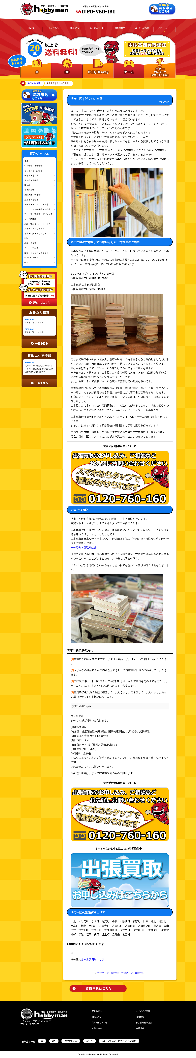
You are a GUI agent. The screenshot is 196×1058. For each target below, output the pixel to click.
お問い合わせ (164, 28)
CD (53, 1041)
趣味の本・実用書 (31, 195)
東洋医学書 (29, 190)
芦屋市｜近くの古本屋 (34, 322)
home (22, 83)
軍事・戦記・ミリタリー (34, 233)
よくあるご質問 (142, 28)
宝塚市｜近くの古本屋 (34, 332)
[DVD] (97, 68)
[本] (35, 68)
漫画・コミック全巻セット (35, 253)
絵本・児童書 (29, 243)
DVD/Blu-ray (71, 1041)
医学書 (27, 185)
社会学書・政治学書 (32, 166)
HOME (31, 28)
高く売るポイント (98, 28)
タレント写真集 (30, 248)
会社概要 (140, 1017)
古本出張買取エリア (92, 959)
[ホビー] (159, 68)
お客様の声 (120, 28)
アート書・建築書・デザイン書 (37, 214)
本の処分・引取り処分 (84, 547)
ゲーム (27, 262)
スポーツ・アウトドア (33, 229)
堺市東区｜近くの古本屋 (132, 973)
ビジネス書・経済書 (32, 171)
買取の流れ (53, 28)
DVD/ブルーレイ (31, 257)
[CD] (66, 68)
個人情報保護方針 (144, 1022)
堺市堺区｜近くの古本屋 (108, 973)
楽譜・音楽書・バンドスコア (36, 224)
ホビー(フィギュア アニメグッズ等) (119, 1041)
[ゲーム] (128, 68)
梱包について (76, 28)
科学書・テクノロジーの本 (35, 205)
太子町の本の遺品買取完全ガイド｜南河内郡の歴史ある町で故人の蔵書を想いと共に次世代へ (39, 369)
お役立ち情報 (34, 83)
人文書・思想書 (30, 180)
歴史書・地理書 (30, 200)
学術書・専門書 (30, 176)
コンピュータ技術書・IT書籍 (36, 209)
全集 (26, 161)
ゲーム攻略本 (29, 219)
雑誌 (26, 238)
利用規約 (140, 1028)
